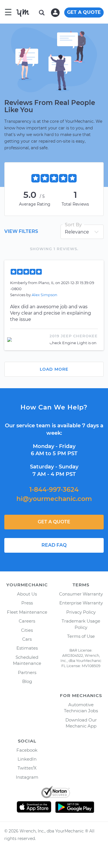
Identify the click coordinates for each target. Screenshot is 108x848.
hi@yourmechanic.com (54, 499)
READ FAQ (54, 545)
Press (27, 603)
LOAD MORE (54, 369)
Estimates (27, 648)
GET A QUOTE (84, 12)
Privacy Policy (81, 612)
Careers (27, 621)
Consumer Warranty (81, 594)
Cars (27, 639)
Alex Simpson (44, 294)
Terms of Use (81, 636)
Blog (27, 681)
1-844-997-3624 (54, 489)
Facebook (26, 750)
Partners (27, 672)
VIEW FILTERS (21, 231)
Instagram (27, 777)
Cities (27, 630)
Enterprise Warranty (81, 603)
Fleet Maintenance (27, 612)
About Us (27, 594)
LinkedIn (27, 759)
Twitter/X (27, 768)
